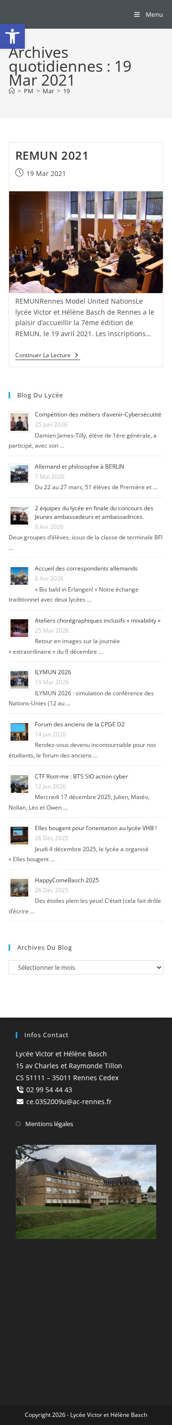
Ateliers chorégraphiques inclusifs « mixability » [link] (98, 620)
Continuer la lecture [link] (47, 355)
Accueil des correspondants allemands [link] (86, 568)
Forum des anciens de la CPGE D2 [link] (80, 724)
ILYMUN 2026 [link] (53, 672)
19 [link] (66, 91)
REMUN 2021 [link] (52, 155)
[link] (12, 36)
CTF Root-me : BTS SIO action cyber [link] (81, 776)
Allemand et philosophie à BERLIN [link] (79, 466)
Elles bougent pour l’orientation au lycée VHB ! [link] (96, 828)
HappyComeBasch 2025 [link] (67, 880)
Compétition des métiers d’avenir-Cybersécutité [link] (98, 414)
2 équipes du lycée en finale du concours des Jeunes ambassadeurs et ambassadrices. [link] (94, 512)
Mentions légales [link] (49, 1123)
